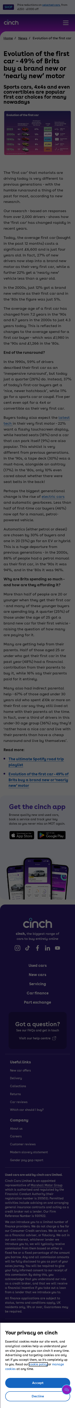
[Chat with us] (67, 1390)
